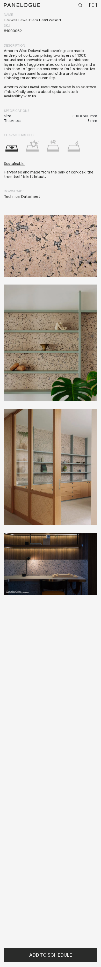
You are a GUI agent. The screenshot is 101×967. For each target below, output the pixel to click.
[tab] (11, 146)
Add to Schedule (50, 955)
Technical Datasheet (22, 196)
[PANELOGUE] (22, 5)
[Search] (81, 5)
